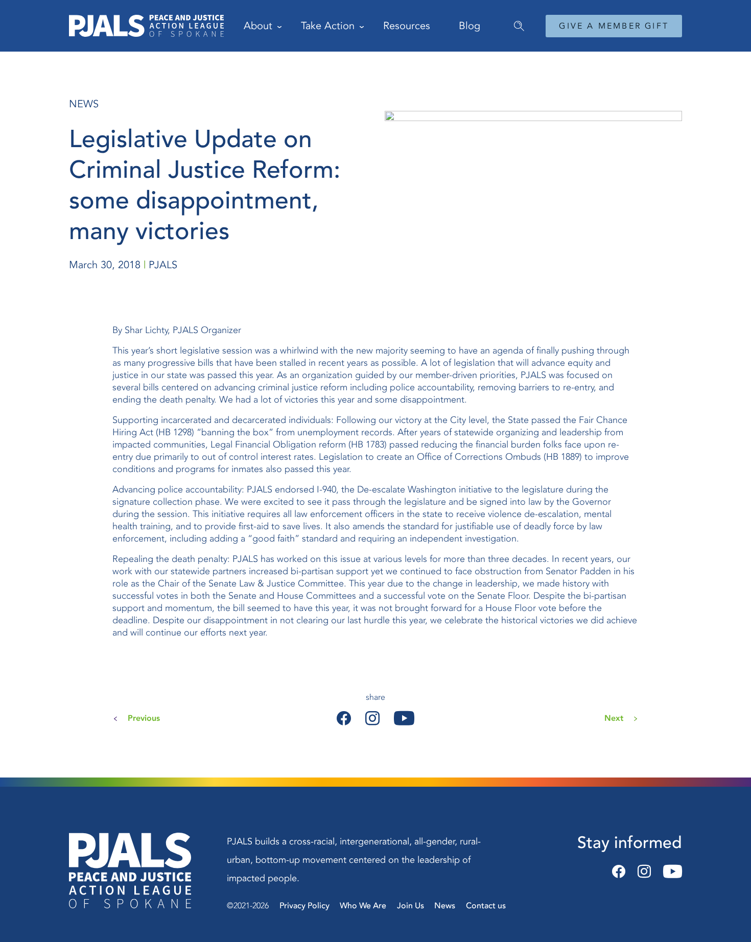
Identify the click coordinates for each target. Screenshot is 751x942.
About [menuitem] (258, 26)
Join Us (410, 905)
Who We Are (363, 905)
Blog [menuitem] (469, 26)
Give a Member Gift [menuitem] (614, 26)
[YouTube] (669, 872)
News (444, 905)
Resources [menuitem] (406, 26)
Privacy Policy (304, 905)
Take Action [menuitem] (328, 26)
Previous (144, 718)
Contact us (486, 905)
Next (613, 718)
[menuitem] (515, 21)
